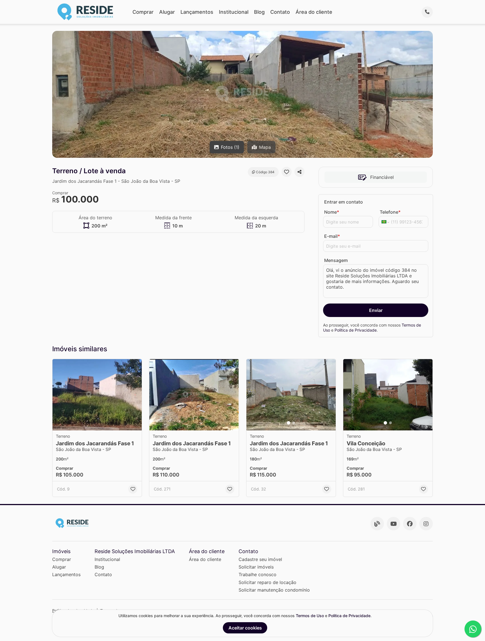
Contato (280, 12)
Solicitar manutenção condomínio (274, 590)
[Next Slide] (330, 395)
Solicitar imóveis (256, 567)
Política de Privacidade (356, 330)
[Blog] (377, 523)
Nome (331, 212)
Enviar (376, 310)
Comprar (143, 12)
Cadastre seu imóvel (260, 559)
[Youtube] (393, 523)
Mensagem (336, 260)
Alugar (167, 12)
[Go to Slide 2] (293, 422)
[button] (97, 395)
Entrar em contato (343, 202)
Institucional (233, 12)
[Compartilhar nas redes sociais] (299, 172)
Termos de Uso (310, 615)
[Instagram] (426, 523)
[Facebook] (410, 523)
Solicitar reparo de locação (267, 582)
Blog (259, 12)
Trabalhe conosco (257, 574)
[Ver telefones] (427, 12)
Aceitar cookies (245, 628)
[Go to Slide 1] (288, 423)
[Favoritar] (287, 172)
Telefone (390, 212)
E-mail (332, 236)
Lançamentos (196, 12)
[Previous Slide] (252, 395)
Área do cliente (314, 12)
